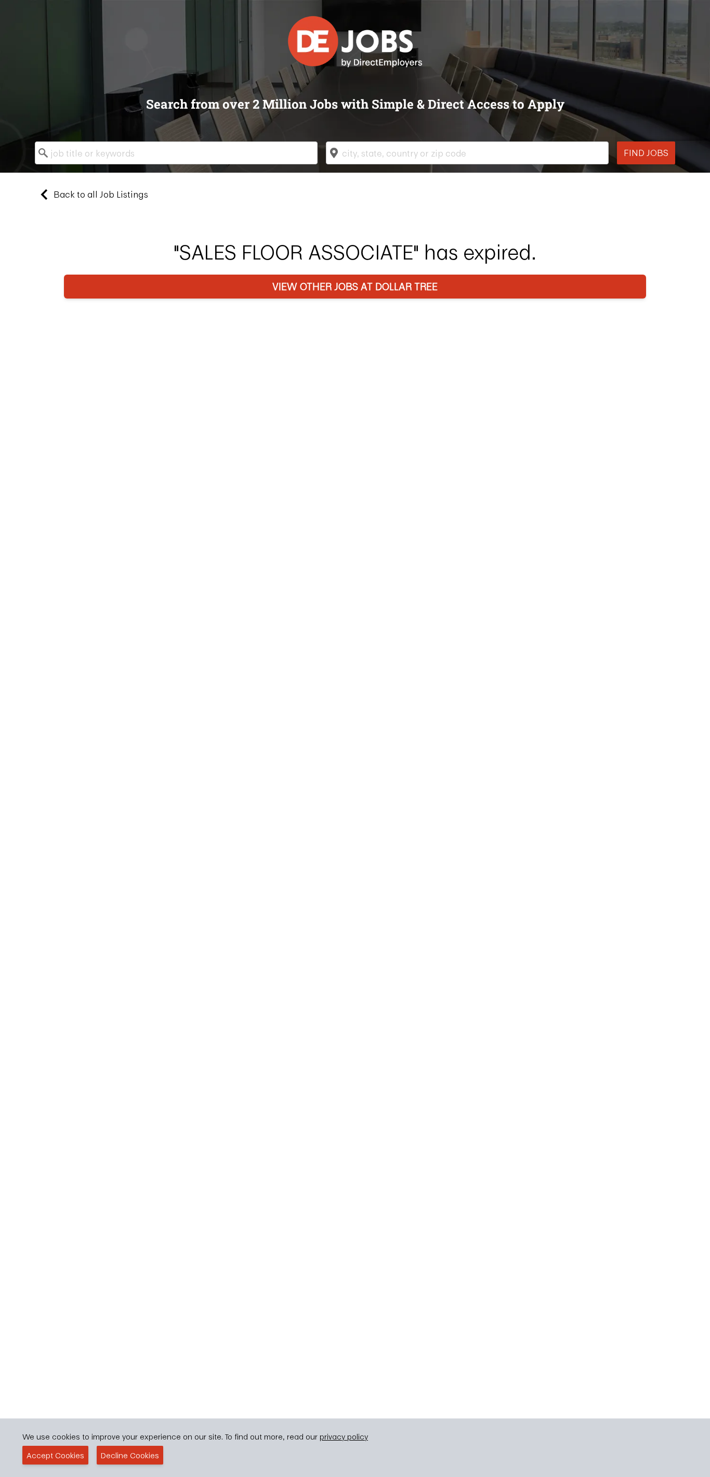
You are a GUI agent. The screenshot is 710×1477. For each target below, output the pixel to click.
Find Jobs (646, 152)
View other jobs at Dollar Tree (355, 286)
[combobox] (176, 152)
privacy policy (344, 1436)
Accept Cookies (55, 1455)
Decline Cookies (130, 1455)
